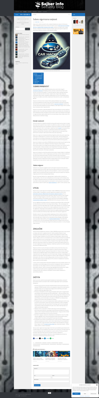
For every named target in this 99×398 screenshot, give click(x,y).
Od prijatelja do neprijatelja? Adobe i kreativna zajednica (50, 359)
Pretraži (27, 29)
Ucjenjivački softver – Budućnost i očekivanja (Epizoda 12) (23, 37)
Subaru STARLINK (59, 344)
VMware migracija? (21, 51)
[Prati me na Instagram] (22, 14)
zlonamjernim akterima (37, 90)
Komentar (36, 368)
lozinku (59, 128)
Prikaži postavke (93, 393)
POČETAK (17, 11)
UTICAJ (35, 80)
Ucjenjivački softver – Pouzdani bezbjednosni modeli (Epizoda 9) (23, 45)
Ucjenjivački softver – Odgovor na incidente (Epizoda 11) (23, 40)
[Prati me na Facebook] (21, 14)
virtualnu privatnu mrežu (49, 324)
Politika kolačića (82, 396)
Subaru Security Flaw (53, 344)
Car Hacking (48, 342)
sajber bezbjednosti (53, 182)
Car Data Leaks (44, 342)
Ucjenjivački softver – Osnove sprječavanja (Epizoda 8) (23, 50)
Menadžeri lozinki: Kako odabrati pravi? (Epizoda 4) (62, 359)
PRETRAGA (17, 27)
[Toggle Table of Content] (41, 74)
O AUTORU (45, 11)
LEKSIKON (29, 11)
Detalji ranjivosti (39, 77)
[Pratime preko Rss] (29, 14)
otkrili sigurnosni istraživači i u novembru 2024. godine (51, 26)
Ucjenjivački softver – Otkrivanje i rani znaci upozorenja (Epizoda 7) (23, 54)
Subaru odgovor (39, 78)
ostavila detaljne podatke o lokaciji (40, 200)
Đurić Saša (37, 22)
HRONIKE (24, 11)
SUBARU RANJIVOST (38, 75)
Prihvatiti (76, 393)
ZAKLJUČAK (36, 81)
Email (53, 375)
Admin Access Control (38, 342)
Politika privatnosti (87, 396)
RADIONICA (35, 11)
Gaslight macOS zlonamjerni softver (24, 46)
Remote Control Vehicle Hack (45, 344)
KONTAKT (40, 11)
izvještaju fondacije (54, 218)
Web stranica (36, 379)
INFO (21, 11)
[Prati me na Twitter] (24, 14)
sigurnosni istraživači (58, 104)
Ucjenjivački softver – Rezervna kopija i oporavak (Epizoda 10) (23, 42)
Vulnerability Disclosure (36, 345)
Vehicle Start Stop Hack (65, 344)
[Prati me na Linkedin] (26, 14)
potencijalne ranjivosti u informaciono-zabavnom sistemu (47, 194)
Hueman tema (24, 395)
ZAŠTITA (36, 83)
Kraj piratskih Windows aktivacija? (23, 34)
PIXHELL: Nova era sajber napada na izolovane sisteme (38, 359)
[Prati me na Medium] (27, 14)
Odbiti (85, 393)
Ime (35, 375)
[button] (96, 384)
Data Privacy (60, 342)
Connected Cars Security (54, 342)
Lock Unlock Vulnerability (36, 344)
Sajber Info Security (16, 3)
